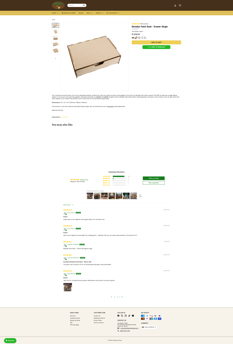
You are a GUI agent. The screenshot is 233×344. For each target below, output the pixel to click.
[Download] (64, 117)
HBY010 (98, 97)
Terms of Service (98, 322)
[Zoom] (95, 57)
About (99, 13)
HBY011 (106, 97)
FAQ (71, 322)
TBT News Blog (74, 325)
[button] (136, 24)
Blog (81, 13)
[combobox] (76, 5)
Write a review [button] (154, 178)
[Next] (55, 58)
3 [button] (117, 297)
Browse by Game (68, 13)
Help (89, 13)
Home (53, 19)
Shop (54, 13)
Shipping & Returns (99, 318)
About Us (72, 316)
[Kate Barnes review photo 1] (67, 287)
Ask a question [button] (154, 183)
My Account (112, 13)
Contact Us (97, 316)
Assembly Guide (75, 318)
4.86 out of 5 (84, 180)
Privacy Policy (98, 320)
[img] (67, 210)
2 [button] (114, 297)
